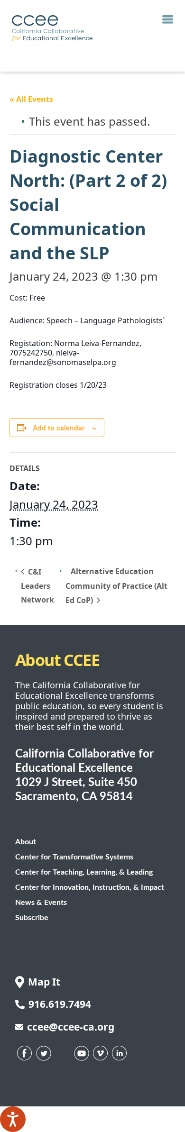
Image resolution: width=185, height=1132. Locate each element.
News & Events (41, 902)
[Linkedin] (119, 1053)
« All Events (31, 99)
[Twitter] (43, 1053)
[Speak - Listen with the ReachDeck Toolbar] (13, 1119)
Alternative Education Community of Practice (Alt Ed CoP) (116, 585)
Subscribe (31, 918)
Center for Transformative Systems (74, 857)
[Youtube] (81, 1053)
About (25, 842)
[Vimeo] (100, 1053)
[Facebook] (24, 1053)
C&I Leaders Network (37, 585)
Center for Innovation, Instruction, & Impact (89, 887)
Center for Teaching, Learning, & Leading (84, 872)
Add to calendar (58, 427)
